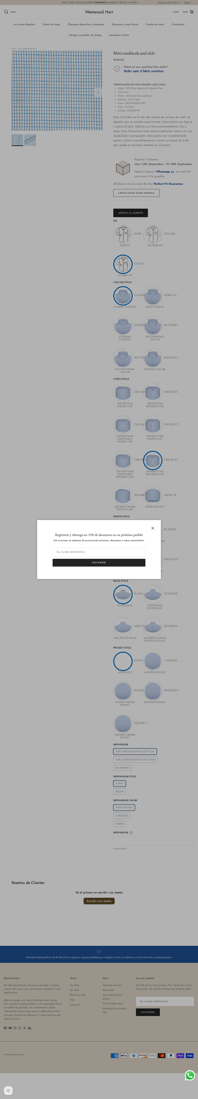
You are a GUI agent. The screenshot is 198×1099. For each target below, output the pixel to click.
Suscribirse (99, 562)
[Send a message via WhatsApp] (190, 1075)
